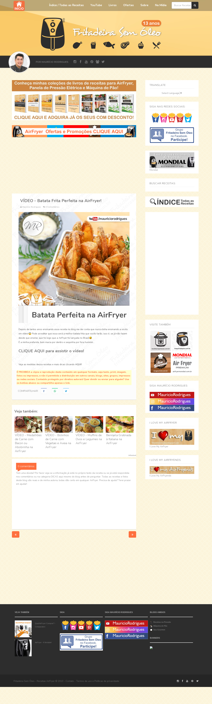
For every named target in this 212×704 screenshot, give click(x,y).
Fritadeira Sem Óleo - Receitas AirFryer (34, 681)
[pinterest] (92, 62)
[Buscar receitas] (194, 5)
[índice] (172, 201)
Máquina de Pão (160, 626)
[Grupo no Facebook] (172, 134)
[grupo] (97, 62)
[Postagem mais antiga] (132, 534)
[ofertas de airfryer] (74, 131)
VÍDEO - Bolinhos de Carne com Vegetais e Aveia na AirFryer (58, 441)
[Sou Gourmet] (160, 362)
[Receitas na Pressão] (160, 340)
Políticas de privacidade (106, 681)
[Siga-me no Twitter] (188, 117)
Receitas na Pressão (162, 622)
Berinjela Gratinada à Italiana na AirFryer (118, 439)
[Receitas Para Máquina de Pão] (182, 340)
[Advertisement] (74, 165)
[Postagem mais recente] (15, 534)
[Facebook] (172, 407)
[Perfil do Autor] (19, 62)
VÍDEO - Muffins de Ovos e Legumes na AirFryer (89, 439)
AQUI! (78, 364)
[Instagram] (172, 401)
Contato (70, 681)
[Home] (53, 34)
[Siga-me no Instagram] (163, 117)
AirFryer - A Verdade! (43, 642)
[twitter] (103, 62)
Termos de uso (84, 681)
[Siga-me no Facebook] (155, 117)
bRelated (132, 455)
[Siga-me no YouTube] (172, 117)
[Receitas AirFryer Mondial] (182, 362)
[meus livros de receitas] (74, 100)
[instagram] (75, 62)
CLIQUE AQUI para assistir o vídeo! (51, 351)
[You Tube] (172, 394)
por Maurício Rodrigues (52, 62)
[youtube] (86, 62)
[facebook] (80, 62)
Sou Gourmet (159, 630)
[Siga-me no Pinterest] (180, 117)
